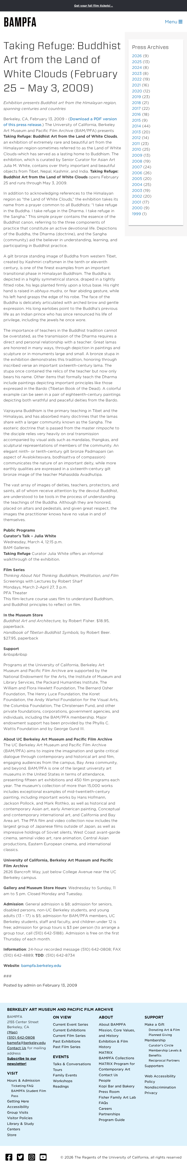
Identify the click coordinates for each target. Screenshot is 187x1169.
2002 (137, 196)
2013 (136, 132)
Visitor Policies (20, 1118)
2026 (137, 56)
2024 (137, 67)
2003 (137, 190)
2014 (136, 126)
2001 (136, 202)
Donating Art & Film (164, 1030)
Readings (61, 1086)
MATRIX (106, 1052)
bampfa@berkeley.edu (26, 1043)
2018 (136, 103)
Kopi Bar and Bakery (117, 1086)
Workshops (63, 1081)
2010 (136, 149)
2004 (137, 184)
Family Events (65, 1075)
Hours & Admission (23, 1080)
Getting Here (18, 1101)
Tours (57, 1070)
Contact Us (16, 1048)
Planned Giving (160, 1035)
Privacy (151, 1093)
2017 (136, 108)
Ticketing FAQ (22, 1086)
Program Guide (112, 1120)
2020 (137, 91)
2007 (137, 167)
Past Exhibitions (67, 1041)
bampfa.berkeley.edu (41, 965)
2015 (136, 120)
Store (11, 1135)
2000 (137, 208)
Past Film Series (67, 1047)
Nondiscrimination (160, 1087)
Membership (155, 1040)
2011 (136, 144)
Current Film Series (69, 1036)
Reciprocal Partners (164, 1060)
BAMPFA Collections (116, 1058)
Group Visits (17, 1112)
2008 (137, 161)
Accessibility (18, 1107)
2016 (136, 114)
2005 (137, 179)
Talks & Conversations (72, 1064)
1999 (136, 214)
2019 (136, 97)
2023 (137, 73)
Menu (172, 21)
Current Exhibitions (69, 1030)
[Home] (24, 22)
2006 (137, 173)
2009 (137, 155)
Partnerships (109, 1114)
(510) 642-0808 (21, 1037)
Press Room (109, 1092)
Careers (105, 1108)
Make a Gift (154, 1024)
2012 (136, 138)
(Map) (12, 1032)
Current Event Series (70, 1024)
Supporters (154, 1066)
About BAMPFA (112, 1024)
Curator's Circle (161, 1045)
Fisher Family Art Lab (117, 1097)
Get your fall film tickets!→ (93, 5)
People (105, 1080)
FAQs (103, 1103)
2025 (137, 62)
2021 (136, 85)
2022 (137, 79)
